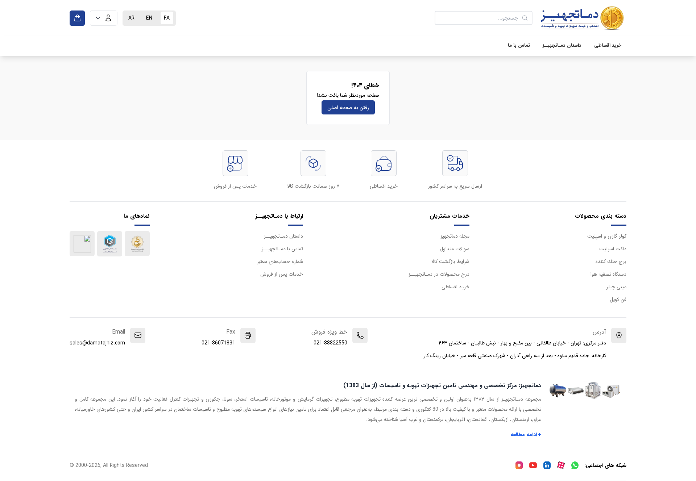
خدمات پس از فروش (281, 274)
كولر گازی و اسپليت (606, 236)
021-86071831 (218, 343)
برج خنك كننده (611, 261)
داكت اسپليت (612, 249)
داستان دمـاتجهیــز (562, 45)
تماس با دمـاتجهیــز (282, 249)
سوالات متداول (454, 249)
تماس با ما (519, 45)
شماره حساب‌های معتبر (280, 261)
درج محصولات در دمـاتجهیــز (439, 274)
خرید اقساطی (607, 45)
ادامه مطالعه (526, 435)
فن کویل (618, 300)
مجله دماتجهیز (454, 236)
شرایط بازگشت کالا (450, 261)
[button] (104, 18)
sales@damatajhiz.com (97, 343)
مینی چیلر (616, 287)
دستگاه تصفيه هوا (608, 274)
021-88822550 (330, 343)
